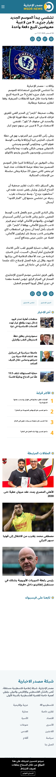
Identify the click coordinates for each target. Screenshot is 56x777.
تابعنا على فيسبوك (37, 598)
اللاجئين (49, 731)
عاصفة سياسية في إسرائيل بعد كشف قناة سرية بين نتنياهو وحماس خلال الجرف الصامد (22, 358)
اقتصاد (50, 718)
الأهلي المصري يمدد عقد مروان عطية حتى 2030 (29, 494)
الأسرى (50, 725)
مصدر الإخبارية (34, 86)
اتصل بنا (49, 744)
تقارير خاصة (47, 711)
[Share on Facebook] (51, 39)
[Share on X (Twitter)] (45, 39)
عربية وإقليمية (20, 705)
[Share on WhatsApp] (38, 39)
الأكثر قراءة (43, 393)
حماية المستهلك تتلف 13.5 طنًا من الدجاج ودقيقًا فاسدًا (22, 375)
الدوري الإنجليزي (46, 302)
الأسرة (25, 718)
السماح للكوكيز (28, 773)
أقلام (25, 738)
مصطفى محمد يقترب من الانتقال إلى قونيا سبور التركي (28, 538)
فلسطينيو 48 (47, 705)
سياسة (50, 738)
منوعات (24, 725)
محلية (25, 711)
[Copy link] (32, 39)
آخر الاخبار (44, 312)
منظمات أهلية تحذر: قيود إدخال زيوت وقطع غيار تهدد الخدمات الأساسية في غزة (23, 323)
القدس (24, 731)
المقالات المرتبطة (38, 453)
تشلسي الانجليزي (28, 302)
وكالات (50, 86)
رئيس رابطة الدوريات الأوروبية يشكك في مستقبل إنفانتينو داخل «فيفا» (29, 582)
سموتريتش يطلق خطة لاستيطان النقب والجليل (24, 338)
